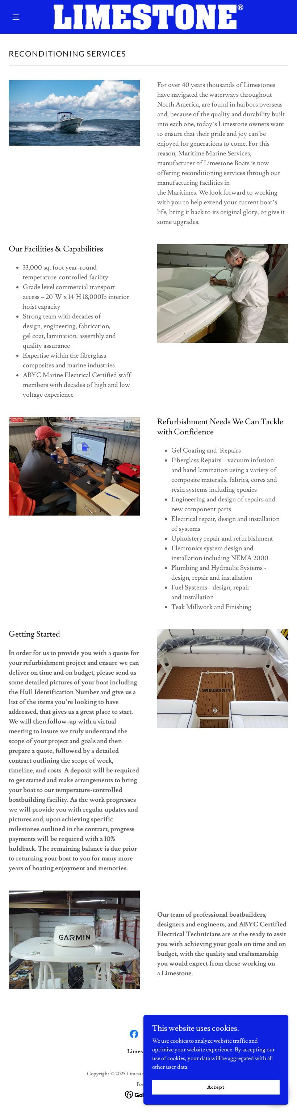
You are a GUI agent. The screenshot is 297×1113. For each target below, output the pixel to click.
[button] (30, 17)
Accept (215, 1087)
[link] (148, 17)
